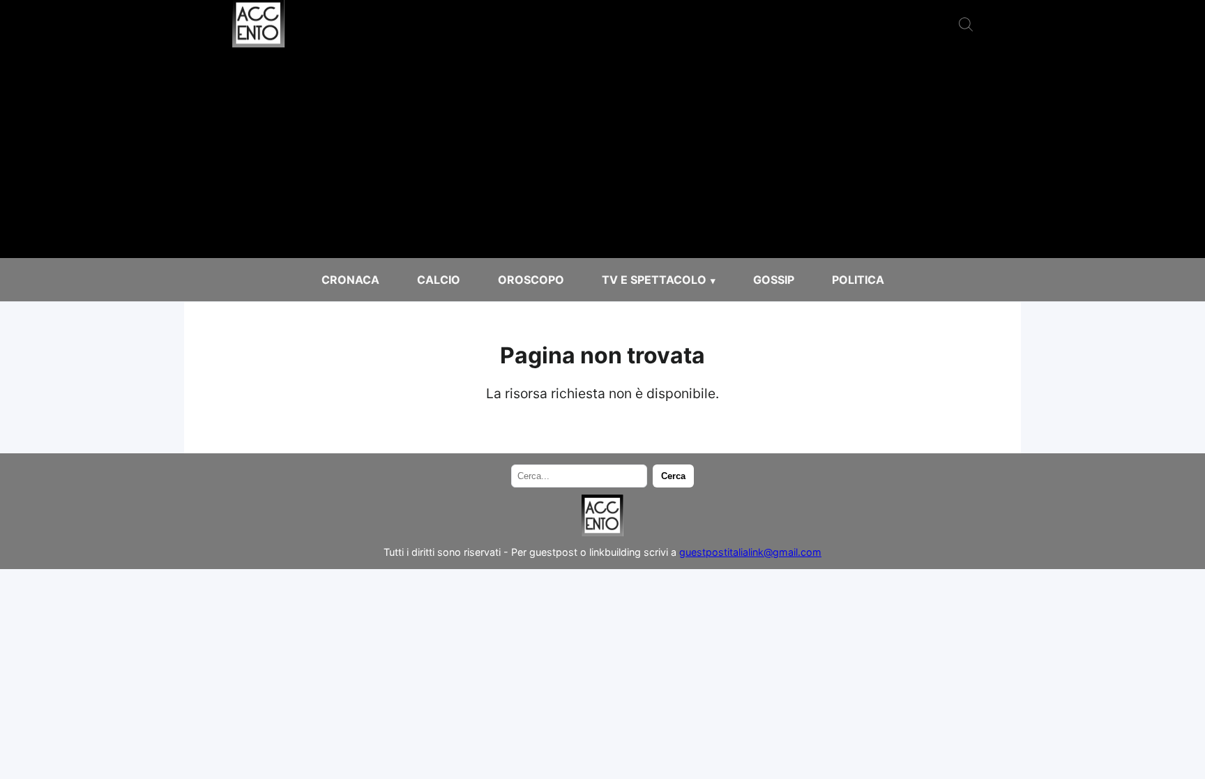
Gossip (773, 280)
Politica (858, 280)
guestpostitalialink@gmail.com (750, 552)
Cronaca (350, 280)
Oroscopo (531, 280)
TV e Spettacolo (654, 280)
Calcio (438, 280)
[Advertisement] (602, 153)
